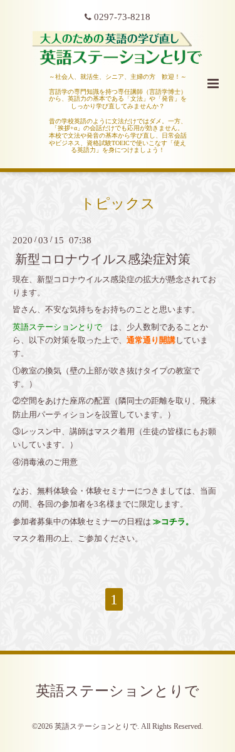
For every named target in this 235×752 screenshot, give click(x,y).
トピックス (117, 203)
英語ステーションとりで (117, 690)
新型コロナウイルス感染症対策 (103, 258)
